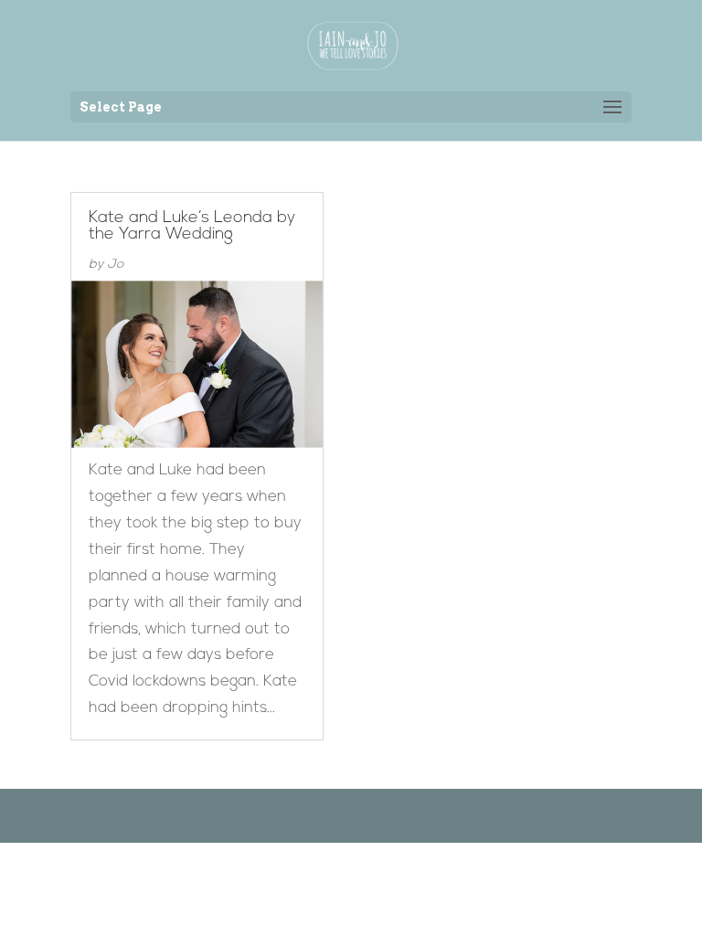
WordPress (444, 815)
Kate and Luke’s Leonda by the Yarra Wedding (192, 226)
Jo (115, 264)
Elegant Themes (322, 815)
